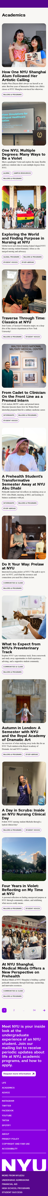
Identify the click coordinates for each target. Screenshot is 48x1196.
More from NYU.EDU (13, 1175)
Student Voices (10, 262)
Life (4, 1082)
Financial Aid (9, 1184)
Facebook (7, 1110)
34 (34, 1010)
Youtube (7, 1115)
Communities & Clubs (13, 583)
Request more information (17, 1073)
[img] (24, 45)
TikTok (5, 1120)
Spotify (6, 1125)
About (5, 1134)
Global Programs (11, 257)
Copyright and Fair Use (16, 1144)
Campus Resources (22, 173)
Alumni (6, 173)
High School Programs (16, 1188)
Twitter (6, 1105)
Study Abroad (28, 262)
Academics (8, 1087)
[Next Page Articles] (44, 1010)
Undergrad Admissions (15, 1180)
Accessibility (10, 1148)
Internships (8, 415)
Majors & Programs (12, 95)
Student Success (12, 1192)
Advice (6, 1092)
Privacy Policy (10, 1139)
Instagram (8, 1101)
